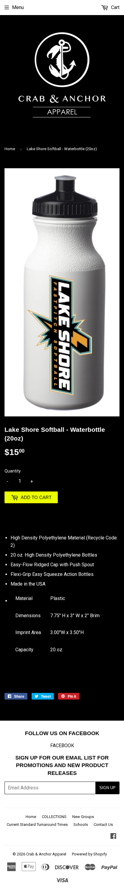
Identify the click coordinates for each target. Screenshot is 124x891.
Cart (114, 7)
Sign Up (107, 787)
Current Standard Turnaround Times (37, 824)
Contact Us (103, 824)
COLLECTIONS (54, 816)
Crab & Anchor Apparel (46, 854)
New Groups (83, 816)
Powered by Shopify (89, 854)
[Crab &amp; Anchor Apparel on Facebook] (113, 836)
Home (10, 149)
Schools (80, 824)
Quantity (13, 471)
